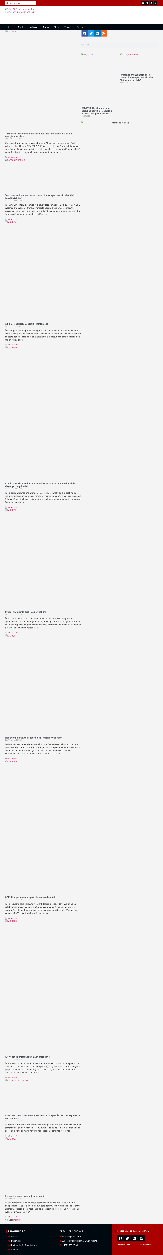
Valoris (80, 27)
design (141, 1245)
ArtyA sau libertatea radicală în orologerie (27, 1056)
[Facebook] (120, 1238)
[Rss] (141, 1238)
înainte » (17, 1219)
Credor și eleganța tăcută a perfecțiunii (25, 612)
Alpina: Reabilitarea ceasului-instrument (26, 324)
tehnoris (68, 27)
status (46, 27)
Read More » (11, 157)
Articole (33, 27)
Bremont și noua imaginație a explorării (25, 1196)
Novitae (21, 27)
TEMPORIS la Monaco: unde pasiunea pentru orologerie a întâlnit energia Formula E (97, 111)
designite (150, 1245)
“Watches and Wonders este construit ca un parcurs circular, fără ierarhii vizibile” (137, 77)
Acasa (10, 27)
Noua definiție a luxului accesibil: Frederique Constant (33, 737)
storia (56, 27)
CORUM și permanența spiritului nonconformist (30, 897)
